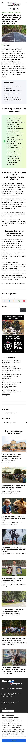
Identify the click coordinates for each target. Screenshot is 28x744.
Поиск (4, 306)
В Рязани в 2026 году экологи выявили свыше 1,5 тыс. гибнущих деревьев (12, 384)
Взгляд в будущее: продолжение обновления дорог (13, 99)
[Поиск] (23, 310)
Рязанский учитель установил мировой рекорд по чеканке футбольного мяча (12, 580)
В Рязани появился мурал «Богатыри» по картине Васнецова (14, 668)
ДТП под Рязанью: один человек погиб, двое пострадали (13, 610)
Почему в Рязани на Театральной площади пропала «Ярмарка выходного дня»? (12, 368)
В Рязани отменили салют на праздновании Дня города (12, 455)
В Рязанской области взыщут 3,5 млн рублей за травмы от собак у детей (11, 376)
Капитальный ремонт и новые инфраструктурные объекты (13, 93)
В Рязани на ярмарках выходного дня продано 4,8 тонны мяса (11, 392)
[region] (14, 728)
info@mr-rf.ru (8, 696)
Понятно (14, 740)
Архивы (4, 708)
